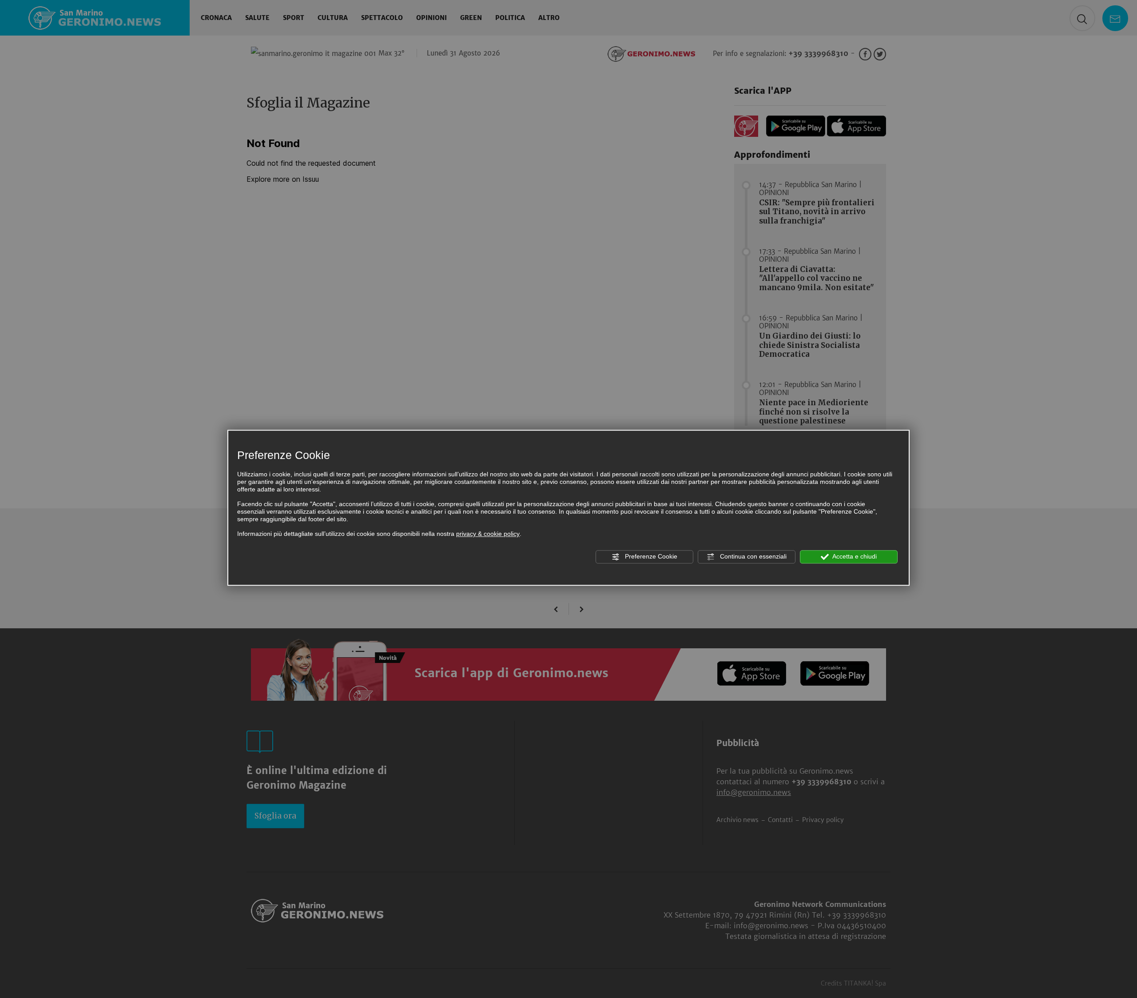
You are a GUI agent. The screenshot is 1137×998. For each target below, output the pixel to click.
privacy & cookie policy (488, 534)
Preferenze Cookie (650, 556)
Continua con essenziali (752, 556)
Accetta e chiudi (854, 556)
